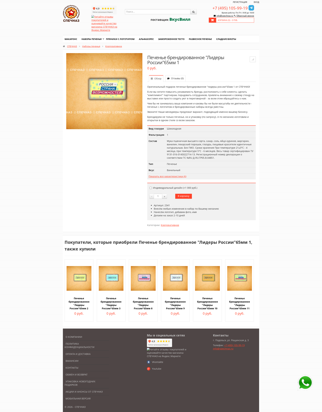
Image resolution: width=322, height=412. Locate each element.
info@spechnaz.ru (225, 15)
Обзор (158, 78)
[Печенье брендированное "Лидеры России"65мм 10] (207, 278)
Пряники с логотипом (120, 39)
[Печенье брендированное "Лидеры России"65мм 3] (111, 278)
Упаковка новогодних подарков (80, 383)
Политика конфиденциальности (79, 345)
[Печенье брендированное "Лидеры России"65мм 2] (79, 278)
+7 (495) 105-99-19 (230, 8)
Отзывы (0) (177, 78)
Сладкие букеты (226, 39)
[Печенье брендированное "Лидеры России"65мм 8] (143, 278)
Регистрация (240, 2)
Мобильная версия (78, 398)
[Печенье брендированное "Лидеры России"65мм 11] (239, 278)
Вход (256, 2)
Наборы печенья (92, 39)
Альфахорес (146, 39)
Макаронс (71, 39)
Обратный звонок (245, 15)
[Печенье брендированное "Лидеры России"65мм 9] (175, 278)
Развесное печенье (200, 39)
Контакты (72, 367)
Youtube (156, 368)
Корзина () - (228, 20)
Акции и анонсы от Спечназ (84, 391)
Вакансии (72, 360)
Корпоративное (113, 46)
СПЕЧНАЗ (72, 46)
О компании (74, 336)
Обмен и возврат (77, 374)
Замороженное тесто (171, 39)
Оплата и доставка (78, 354)
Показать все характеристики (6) (167, 176)
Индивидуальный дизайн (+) (175, 187)
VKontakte (157, 362)
